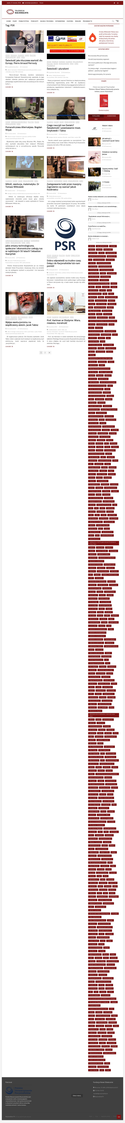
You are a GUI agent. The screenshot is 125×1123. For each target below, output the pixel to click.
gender (109, 453)
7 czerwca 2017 (107, 185)
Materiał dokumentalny (19, 122)
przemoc (111, 811)
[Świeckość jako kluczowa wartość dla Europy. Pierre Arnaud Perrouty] (24, 41)
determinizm (93, 365)
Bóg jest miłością (100, 307)
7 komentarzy (21, 257)
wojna (102, 1029)
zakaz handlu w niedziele (96, 1049)
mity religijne (93, 666)
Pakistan (102, 729)
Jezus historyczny (94, 532)
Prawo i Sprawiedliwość (106, 798)
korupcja (92, 591)
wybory (102, 1043)
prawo (13, 72)
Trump (91, 981)
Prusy (103, 811)
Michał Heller (106, 656)
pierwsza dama (109, 746)
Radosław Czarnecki (95, 842)
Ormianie (106, 726)
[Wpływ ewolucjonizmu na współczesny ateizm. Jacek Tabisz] (24, 303)
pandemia (92, 733)
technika (98, 958)
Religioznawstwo (11, 319)
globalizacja (93, 460)
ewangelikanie (103, 433)
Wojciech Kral (93, 1029)
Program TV (87, 21)
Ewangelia (92, 433)
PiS (102, 753)
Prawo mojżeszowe (95, 801)
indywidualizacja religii (96, 498)
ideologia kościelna (110, 487)
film (107, 443)
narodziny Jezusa (104, 683)
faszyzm (110, 440)
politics (115, 767)
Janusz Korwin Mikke (95, 522)
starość (110, 920)
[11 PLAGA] (94, 182)
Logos (111, 619)
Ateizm (7, 55)
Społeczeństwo (10, 57)
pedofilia (92, 740)
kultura (100, 612)
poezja (91, 767)
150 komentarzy (23, 328)
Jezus (106, 528)
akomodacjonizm (99, 259)
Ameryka (92, 263)
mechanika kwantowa (111, 646)
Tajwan (106, 954)
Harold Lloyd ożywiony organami (98, 59)
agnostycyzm (111, 256)
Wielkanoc (112, 1022)
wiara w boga (99, 1019)
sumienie (92, 927)
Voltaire (99, 1012)
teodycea (113, 958)
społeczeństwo (68, 198)
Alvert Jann (110, 259)
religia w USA (104, 852)
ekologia (108, 399)
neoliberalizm (100, 690)
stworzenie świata (104, 923)
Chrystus (98, 327)
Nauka (61, 122)
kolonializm (99, 578)
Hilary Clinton (102, 474)
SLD (99, 893)
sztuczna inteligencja (95, 947)
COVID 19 (93, 338)
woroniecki (103, 1039)
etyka (63, 329)
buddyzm (92, 317)
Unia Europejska (94, 995)
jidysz (91, 535)
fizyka (107, 447)
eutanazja (105, 430)
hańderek (112, 467)
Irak (115, 505)
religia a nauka (93, 852)
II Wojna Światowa (95, 491)
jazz (101, 528)
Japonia (92, 525)
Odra (111, 707)
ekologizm (92, 402)
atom (98, 287)
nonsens (102, 697)
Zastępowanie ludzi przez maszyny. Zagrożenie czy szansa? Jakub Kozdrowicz (64, 187)
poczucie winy (93, 763)
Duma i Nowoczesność (96, 389)
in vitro (91, 494)
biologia (51, 137)
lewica (100, 615)
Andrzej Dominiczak (105, 266)
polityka (30, 136)
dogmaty (99, 375)
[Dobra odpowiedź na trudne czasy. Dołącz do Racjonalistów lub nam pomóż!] (66, 234)
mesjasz (108, 653)
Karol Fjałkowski (109, 564)
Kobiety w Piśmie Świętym (110, 574)
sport (91, 906)
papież (100, 733)
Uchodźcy (109, 988)
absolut (92, 249)
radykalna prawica (94, 845)
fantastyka (101, 440)
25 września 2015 (11, 328)
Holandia (92, 481)
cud (108, 338)
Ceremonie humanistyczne (14, 240)
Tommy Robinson (103, 971)
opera (98, 719)
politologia (92, 770)
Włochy (108, 1026)
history (99, 477)
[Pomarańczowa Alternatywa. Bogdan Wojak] (24, 108)
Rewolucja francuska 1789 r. (97, 862)
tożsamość (103, 975)
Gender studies (94, 457)
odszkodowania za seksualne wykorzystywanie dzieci (102, 715)
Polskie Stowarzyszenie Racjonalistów (28, 70)
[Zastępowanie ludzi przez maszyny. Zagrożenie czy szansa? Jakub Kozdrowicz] (66, 167)
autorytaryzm (93, 290)
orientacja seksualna (95, 726)
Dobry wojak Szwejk (105, 372)
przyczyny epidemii (107, 818)
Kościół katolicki (109, 591)
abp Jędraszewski (102, 246)
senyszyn (112, 889)
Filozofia (21, 55)
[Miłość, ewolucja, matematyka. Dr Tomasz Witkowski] (24, 167)
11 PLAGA (105, 182)
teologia (92, 961)
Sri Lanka (114, 913)
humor (14, 136)
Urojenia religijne (94, 1005)
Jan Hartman (93, 518)
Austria (114, 287)
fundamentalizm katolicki (96, 453)
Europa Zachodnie (95, 430)
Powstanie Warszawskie (96, 784)
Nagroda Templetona (95, 680)
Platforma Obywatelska (96, 757)
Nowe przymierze (94, 700)
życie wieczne (93, 1070)
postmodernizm (110, 781)
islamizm (92, 511)
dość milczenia (93, 382)
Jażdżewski (93, 528)
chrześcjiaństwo (94, 334)
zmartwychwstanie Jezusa (97, 1060)
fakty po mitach (105, 436)
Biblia (91, 300)
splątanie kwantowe (95, 903)
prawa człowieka (111, 784)
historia (9, 136)
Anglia (103, 273)
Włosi (115, 1026)
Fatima (91, 443)
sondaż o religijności (105, 900)
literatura (103, 619)
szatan (109, 941)
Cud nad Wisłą (94, 341)
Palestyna (110, 729)
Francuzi (99, 450)
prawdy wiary (93, 794)
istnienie (110, 511)
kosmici (102, 595)
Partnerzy (115, 1116)
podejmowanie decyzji (107, 763)
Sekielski (107, 886)
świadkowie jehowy (105, 930)
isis (96, 508)
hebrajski (103, 470)
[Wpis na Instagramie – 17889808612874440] (77, 1084)
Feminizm (62, 61)
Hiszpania (107, 477)
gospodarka (99, 464)
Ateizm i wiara (107, 125)
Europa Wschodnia (95, 426)
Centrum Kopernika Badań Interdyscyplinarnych (103, 321)
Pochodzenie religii (112, 760)
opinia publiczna (108, 719)
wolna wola (102, 1032)
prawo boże (93, 798)
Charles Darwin (102, 324)
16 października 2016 (54, 72)
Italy (97, 515)
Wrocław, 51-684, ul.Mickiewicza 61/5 (106, 1087)
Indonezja (106, 494)
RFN (110, 862)
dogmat (92, 375)
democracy (93, 362)
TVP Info (109, 985)
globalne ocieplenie (105, 460)
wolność (111, 1032)
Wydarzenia (60, 21)
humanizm (14, 70)
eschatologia (93, 419)
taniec (113, 954)
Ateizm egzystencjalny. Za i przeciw (99, 74)
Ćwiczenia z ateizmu (95, 345)
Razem (112, 845)
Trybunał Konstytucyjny (103, 981)
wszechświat (93, 1043)
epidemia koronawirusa (96, 416)
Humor (7, 122)
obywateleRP (102, 707)
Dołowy (108, 375)
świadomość (93, 934)
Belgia (101, 297)
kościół (100, 591)
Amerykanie (93, 266)
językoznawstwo (107, 532)
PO (102, 760)
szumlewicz (93, 951)
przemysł (92, 815)
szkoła (101, 944)
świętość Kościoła (103, 937)
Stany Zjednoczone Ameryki (97, 920)
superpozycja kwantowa (104, 927)
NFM (91, 694)
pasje (91, 736)
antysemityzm (93, 280)
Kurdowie (108, 612)
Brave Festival (107, 311)
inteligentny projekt (95, 501)
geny (103, 457)
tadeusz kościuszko (95, 954)
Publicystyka (24, 21)
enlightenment (101, 413)
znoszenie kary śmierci (96, 1063)
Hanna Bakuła (93, 470)
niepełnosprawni (108, 694)
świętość (92, 937)
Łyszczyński (93, 625)
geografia (110, 457)
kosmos (110, 595)
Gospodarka (58, 180)
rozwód (92, 872)
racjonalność (93, 838)
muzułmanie (100, 673)
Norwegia (111, 697)
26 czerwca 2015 (52, 327)
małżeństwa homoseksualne (97, 632)
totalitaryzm (93, 975)
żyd (102, 1070)
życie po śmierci (103, 1066)
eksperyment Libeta (95, 406)
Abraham (113, 246)
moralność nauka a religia (105, 670)
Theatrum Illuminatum (96, 968)
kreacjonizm (93, 598)
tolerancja (92, 971)
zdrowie (109, 1049)
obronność (92, 707)
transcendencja (108, 978)
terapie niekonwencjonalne (97, 964)
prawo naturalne (108, 801)
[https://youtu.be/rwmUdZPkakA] (68, 1084)
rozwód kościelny (102, 872)
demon (111, 362)
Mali (109, 625)
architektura (104, 280)
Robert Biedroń (94, 866)
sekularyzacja (93, 889)
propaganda (93, 808)
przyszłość (58, 198)
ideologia (99, 487)
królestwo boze (104, 598)
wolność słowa (107, 1036)
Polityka (33, 55)
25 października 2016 (12, 67)
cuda (102, 341)
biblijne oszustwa (101, 300)
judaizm (92, 547)
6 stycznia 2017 (107, 143)
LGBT (107, 615)
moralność (61, 331)
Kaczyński (100, 547)
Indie (25, 331)
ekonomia (10, 260)
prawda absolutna (94, 791)
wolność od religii (94, 1036)
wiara (62, 333)
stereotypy (93, 923)
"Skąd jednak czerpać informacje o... (99, 216)
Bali (105, 293)
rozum (108, 869)
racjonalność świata (105, 838)
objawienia (92, 704)
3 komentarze (64, 134)
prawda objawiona (108, 791)
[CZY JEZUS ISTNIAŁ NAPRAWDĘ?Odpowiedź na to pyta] (86, 1084)
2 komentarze (22, 133)
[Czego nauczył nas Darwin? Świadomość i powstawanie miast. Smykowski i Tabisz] (66, 108)
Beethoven (93, 297)
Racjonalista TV (10, 1116)
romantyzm (105, 866)
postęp (101, 781)
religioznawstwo (107, 859)
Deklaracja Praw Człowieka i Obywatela (100, 358)
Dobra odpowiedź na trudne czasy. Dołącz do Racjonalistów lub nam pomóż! (64, 263)
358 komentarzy (107, 131)
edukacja (110, 396)
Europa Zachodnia (108, 426)
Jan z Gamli (114, 518)
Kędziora (92, 571)
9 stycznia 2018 (107, 128)
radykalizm (107, 842)
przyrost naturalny (110, 828)
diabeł (102, 365)
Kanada (92, 551)
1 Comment (24, 67)
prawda (114, 787)
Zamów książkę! (104, 110)
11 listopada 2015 (53, 269)
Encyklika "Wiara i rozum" (109, 409)
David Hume (100, 351)
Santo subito (93, 883)
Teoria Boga (101, 961)
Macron (102, 625)
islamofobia (101, 511)
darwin (55, 137)
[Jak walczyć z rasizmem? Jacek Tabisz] (94, 138)
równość (100, 869)
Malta (110, 629)
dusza (107, 389)
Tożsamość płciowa (95, 978)
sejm (100, 886)
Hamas (104, 467)
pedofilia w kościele (103, 740)
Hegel (111, 470)
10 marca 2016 (11, 257)
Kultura (70, 21)
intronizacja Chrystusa (104, 505)
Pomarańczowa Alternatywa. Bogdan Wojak (23, 128)
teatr (91, 958)
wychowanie (111, 1043)
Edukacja (14, 55)
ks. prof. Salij (93, 609)
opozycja (24, 136)
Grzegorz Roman (94, 467)
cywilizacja (92, 348)
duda (110, 385)
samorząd (110, 879)
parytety (108, 733)
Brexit (99, 314)
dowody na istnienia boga (108, 382)
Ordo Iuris (101, 723)
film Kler (113, 443)
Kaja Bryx (109, 547)
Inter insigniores (108, 501)
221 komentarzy (107, 187)
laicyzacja (92, 615)
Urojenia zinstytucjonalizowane (98, 1009)
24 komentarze (64, 327)
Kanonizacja (113, 551)
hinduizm (111, 474)
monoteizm (112, 666)
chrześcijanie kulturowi (96, 331)
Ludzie (27, 55)
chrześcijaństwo (110, 331)
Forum (41, 3)
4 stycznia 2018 (107, 157)
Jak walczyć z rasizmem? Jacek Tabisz (110, 139)
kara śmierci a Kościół (95, 564)
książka (109, 609)
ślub (105, 893)
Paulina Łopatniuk (110, 736)
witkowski (100, 1026)
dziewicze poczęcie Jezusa (97, 396)
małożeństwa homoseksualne (98, 629)
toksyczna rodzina (110, 968)
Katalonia (92, 568)
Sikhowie (92, 893)
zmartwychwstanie (109, 1053)
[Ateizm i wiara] (94, 125)
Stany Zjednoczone (95, 917)
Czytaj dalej (10, 87)
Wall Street (108, 1012)
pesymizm (92, 743)
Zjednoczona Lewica (95, 1053)
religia (59, 333)
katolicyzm (110, 568)
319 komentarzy (107, 146)
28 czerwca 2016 (52, 134)
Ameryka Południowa (103, 263)
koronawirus (107, 588)
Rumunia (92, 876)
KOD (91, 578)
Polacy (98, 767)
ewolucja (60, 137)
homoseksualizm (94, 484)
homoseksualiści (102, 481)
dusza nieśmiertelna (95, 392)
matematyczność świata (96, 643)
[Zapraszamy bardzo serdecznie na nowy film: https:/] (77, 1090)
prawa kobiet (93, 787)
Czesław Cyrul (111, 348)
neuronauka (111, 690)
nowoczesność (107, 700)
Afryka (101, 253)
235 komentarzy (107, 159)
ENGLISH (78, 21)
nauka (76, 137)
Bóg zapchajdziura (94, 311)
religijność (92, 855)
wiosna (91, 1026)
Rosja (113, 866)
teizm (105, 958)
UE (90, 992)
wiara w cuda (110, 1019)
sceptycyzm (113, 883)
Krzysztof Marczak (105, 605)
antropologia (111, 273)
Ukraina (103, 992)
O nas (96, 1116)
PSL (100, 832)
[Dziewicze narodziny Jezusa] (94, 152)
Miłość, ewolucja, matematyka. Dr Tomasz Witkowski (22, 185)
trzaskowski (93, 985)
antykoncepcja (105, 276)
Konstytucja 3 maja (95, 588)
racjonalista (99, 835)
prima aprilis (106, 804)
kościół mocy (93, 595)
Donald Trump (103, 379)
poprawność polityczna (96, 777)
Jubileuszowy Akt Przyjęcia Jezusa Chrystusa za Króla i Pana (103, 543)
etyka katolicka (111, 419)
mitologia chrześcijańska (96, 663)
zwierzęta (92, 1066)
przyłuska (111, 821)
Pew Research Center (96, 746)
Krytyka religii (78, 61)
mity (107, 663)
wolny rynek (93, 1039)
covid (114, 334)
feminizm (99, 443)
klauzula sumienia (103, 571)
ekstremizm (107, 406)
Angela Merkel (94, 273)
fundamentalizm (110, 450)
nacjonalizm (106, 677)
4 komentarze (66, 72)
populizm (108, 777)
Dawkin (110, 351)
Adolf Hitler (93, 253)
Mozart (92, 673)
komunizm (19, 136)
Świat (18, 57)
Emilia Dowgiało (94, 409)
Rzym (105, 876)
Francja (92, 450)
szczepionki (93, 944)
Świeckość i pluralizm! (58, 68)
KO (91, 574)
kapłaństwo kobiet (104, 554)
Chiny (91, 327)
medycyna (99, 649)
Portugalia (92, 781)
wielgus (92, 1022)
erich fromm (109, 416)
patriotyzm (99, 736)
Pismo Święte (111, 753)
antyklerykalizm (53, 329)
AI (90, 259)
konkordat (92, 585)
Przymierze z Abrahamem (96, 825)
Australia (105, 287)
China (111, 324)
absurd (99, 249)
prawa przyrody (104, 787)
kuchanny (92, 612)
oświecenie (93, 729)
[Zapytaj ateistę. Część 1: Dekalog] (94, 169)
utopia (91, 1012)
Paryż (115, 733)
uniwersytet (105, 995)
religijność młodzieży (104, 855)
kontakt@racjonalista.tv (31, 3)
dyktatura (106, 392)
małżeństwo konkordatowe (97, 636)
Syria (102, 941)
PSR (16, 72)
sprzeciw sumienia (95, 910)
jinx (97, 535)
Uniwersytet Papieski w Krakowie (99, 1002)
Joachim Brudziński (107, 535)
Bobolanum (112, 304)
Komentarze (111, 116)
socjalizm (92, 896)
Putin (91, 835)
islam (102, 508)
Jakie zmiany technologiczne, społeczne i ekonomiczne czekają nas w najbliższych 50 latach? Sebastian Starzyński (23, 249)
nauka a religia (107, 687)
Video (23, 57)
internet (92, 505)
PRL (114, 804)
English (92, 413)
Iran (91, 508)
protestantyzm (104, 808)
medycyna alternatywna (96, 653)
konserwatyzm (103, 585)
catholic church (102, 317)
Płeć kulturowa (94, 760)
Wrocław (65, 77)
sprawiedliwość (100, 906)
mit (106, 659)
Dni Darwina (93, 372)
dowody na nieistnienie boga (97, 385)
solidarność (93, 900)
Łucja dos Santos (94, 622)
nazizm (91, 690)
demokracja (102, 362)
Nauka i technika (46, 21)
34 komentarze (65, 269)
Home (8, 21)
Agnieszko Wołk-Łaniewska (97, 256)
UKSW (110, 992)
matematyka (109, 643)
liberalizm (114, 615)
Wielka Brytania (102, 1022)
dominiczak (93, 379)
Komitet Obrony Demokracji (97, 581)
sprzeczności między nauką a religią (99, 913)
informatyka (108, 498)
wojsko (110, 1029)
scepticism (103, 883)
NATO (114, 683)
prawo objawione (94, 804)
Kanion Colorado (101, 551)
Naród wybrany (109, 680)
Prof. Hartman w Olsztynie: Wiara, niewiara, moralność (64, 321)
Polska (56, 63)
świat (101, 934)
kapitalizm (92, 554)
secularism (92, 886)
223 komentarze (107, 176)
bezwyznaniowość (111, 297)
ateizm (9, 70)
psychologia (114, 832)
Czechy (101, 348)
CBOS (111, 317)
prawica (103, 794)
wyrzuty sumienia (94, 1046)
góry (91, 464)
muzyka (110, 673)
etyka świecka (93, 423)
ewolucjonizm (20, 331)
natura (91, 687)
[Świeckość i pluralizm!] (66, 44)
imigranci (114, 491)
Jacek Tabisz (71, 137)
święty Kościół (94, 941)
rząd (99, 876)
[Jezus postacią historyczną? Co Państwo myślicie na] (86, 1090)
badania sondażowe (95, 293)
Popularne (96, 116)
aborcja (92, 246)
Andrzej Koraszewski (106, 270)
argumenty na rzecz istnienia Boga (99, 283)
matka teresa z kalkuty (96, 646)
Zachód (114, 1046)
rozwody (113, 872)
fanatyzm (92, 440)
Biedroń (111, 300)
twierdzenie (93, 988)
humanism (105, 484)
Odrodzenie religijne (95, 711)
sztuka (106, 947)
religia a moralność (102, 849)
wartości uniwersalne (103, 1015)
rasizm (104, 845)
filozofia (65, 137)
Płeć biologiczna (110, 757)
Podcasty (34, 21)
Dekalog (92, 355)
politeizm (106, 767)
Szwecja (102, 951)
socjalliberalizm (102, 896)
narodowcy (93, 683)
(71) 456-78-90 (99, 1090)
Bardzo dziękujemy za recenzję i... (98, 236)
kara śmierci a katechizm (96, 561)
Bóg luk (110, 307)
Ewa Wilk (114, 430)
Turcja (101, 985)
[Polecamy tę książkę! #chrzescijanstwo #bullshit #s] (68, 1090)
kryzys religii (93, 605)
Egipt (91, 399)
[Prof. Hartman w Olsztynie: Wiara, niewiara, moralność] (66, 303)
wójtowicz (92, 1032)
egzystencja (99, 399)
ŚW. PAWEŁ (93, 930)
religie (113, 852)
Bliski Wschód (101, 304)
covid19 (101, 338)
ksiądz (101, 609)
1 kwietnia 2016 (11, 190)
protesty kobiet (94, 811)
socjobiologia (113, 896)
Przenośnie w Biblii (103, 815)
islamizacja (110, 508)
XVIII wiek (105, 1046)
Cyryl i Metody (108, 345)
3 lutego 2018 (106, 174)
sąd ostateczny (94, 879)
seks (115, 886)
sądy (102, 879)
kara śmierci (93, 557)
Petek (100, 743)
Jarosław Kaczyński (102, 525)
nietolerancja (93, 697)
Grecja (107, 464)
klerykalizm (55, 331)
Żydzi (107, 1070)
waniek (91, 1015)
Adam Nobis (108, 249)
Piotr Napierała (94, 753)
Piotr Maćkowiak (104, 750)
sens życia (103, 889)
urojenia (114, 1002)
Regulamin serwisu (105, 1116)
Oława (91, 719)
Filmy (15, 21)
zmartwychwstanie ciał (96, 1056)
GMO (115, 460)
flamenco (114, 447)
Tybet (101, 988)
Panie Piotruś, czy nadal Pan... (97, 226)
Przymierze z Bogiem (95, 828)
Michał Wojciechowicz (96, 659)
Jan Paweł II (103, 518)
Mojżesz (102, 666)
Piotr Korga (93, 750)
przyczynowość (94, 818)
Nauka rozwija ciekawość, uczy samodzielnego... (102, 196)
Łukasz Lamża (113, 622)
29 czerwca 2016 (11, 133)
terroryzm (110, 964)
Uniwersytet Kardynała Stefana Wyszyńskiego (102, 998)
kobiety (97, 574)
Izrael (103, 515)
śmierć (112, 893)
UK (96, 992)
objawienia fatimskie (104, 704)
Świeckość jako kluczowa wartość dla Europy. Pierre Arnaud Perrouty (23, 62)
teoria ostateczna (112, 961)
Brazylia (92, 314)
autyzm (102, 290)
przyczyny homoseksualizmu (97, 821)
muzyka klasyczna (94, 677)
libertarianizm (93, 619)
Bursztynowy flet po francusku (98, 56)
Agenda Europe (111, 253)
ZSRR (107, 1063)
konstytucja (113, 585)
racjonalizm (109, 835)
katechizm (101, 568)
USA (111, 1009)
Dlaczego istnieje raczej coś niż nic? (99, 368)
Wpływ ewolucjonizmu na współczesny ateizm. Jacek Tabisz (21, 323)
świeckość (20, 72)
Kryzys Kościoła (105, 602)
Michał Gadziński (94, 656)
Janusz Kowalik (109, 522)
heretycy (92, 474)
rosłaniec (92, 869)
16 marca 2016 (52, 193)
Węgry (114, 1015)
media (91, 649)
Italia (91, 515)
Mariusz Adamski (110, 639)
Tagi (96, 119)
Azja (109, 290)
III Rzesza (106, 491)
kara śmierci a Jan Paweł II (107, 557)
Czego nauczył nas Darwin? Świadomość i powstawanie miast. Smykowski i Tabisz (64, 128)
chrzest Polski (106, 334)
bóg (91, 307)
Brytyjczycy (108, 314)
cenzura (92, 324)
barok (111, 293)
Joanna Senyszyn (94, 539)
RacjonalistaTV (99, 1096)
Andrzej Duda (93, 270)
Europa (103, 423)
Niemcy (98, 694)
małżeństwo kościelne (96, 639)
